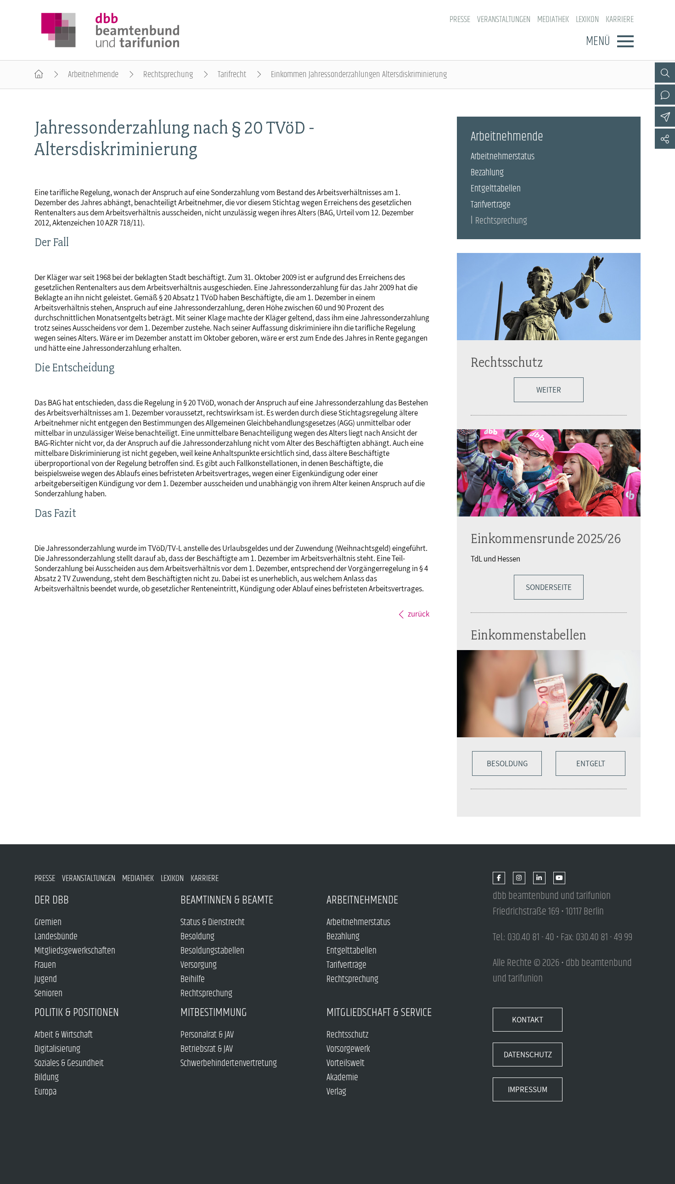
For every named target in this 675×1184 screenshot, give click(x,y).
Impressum (527, 1089)
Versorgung (198, 965)
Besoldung (507, 763)
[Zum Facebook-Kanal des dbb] (499, 878)
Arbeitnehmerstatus (502, 157)
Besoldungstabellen (212, 951)
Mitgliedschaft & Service (379, 1012)
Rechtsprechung (168, 74)
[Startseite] (38, 74)
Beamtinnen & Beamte (226, 900)
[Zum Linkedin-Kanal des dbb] (539, 878)
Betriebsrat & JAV (206, 1049)
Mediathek (553, 19)
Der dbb (51, 900)
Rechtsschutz (507, 362)
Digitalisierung (57, 1049)
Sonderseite (549, 587)
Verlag (336, 1092)
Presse (460, 19)
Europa (45, 1092)
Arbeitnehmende (93, 74)
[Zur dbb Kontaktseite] (665, 94)
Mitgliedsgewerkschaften (74, 951)
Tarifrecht (232, 74)
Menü (598, 41)
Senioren (48, 994)
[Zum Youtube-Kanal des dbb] (559, 878)
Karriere (620, 19)
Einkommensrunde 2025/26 (546, 538)
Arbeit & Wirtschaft (63, 1035)
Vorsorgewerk (348, 1049)
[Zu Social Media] (665, 139)
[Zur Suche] (665, 72)
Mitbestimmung (213, 1012)
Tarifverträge (491, 205)
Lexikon (587, 19)
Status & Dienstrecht (212, 922)
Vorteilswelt (345, 1063)
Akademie (342, 1078)
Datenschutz (528, 1054)
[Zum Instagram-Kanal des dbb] (519, 878)
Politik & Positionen (76, 1012)
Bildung (46, 1078)
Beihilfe (192, 979)
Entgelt (590, 763)
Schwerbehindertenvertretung (228, 1063)
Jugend (45, 979)
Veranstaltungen (503, 19)
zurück (418, 614)
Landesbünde (56, 937)
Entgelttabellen (496, 189)
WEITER (548, 390)
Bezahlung (487, 173)
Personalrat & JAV (207, 1035)
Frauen (45, 965)
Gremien (48, 922)
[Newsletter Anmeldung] (665, 117)
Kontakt (527, 1020)
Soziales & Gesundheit (69, 1063)
